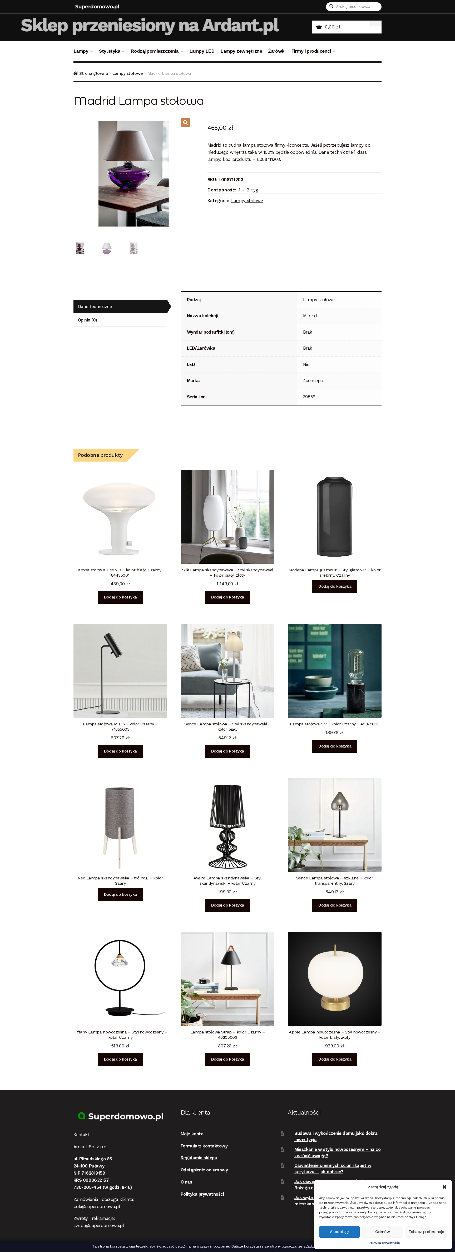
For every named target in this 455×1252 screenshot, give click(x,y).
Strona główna (93, 73)
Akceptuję (339, 1231)
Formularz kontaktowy (204, 1146)
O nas (186, 1182)
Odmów (382, 1231)
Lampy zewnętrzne (241, 51)
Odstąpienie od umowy (204, 1169)
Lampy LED (202, 51)
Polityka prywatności (384, 1243)
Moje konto (192, 1133)
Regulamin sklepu (199, 1157)
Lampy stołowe (127, 73)
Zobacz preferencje (426, 1231)
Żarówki (276, 51)
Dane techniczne (95, 306)
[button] (444, 1187)
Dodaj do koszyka (120, 597)
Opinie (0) (87, 320)
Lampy (80, 51)
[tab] (120, 306)
